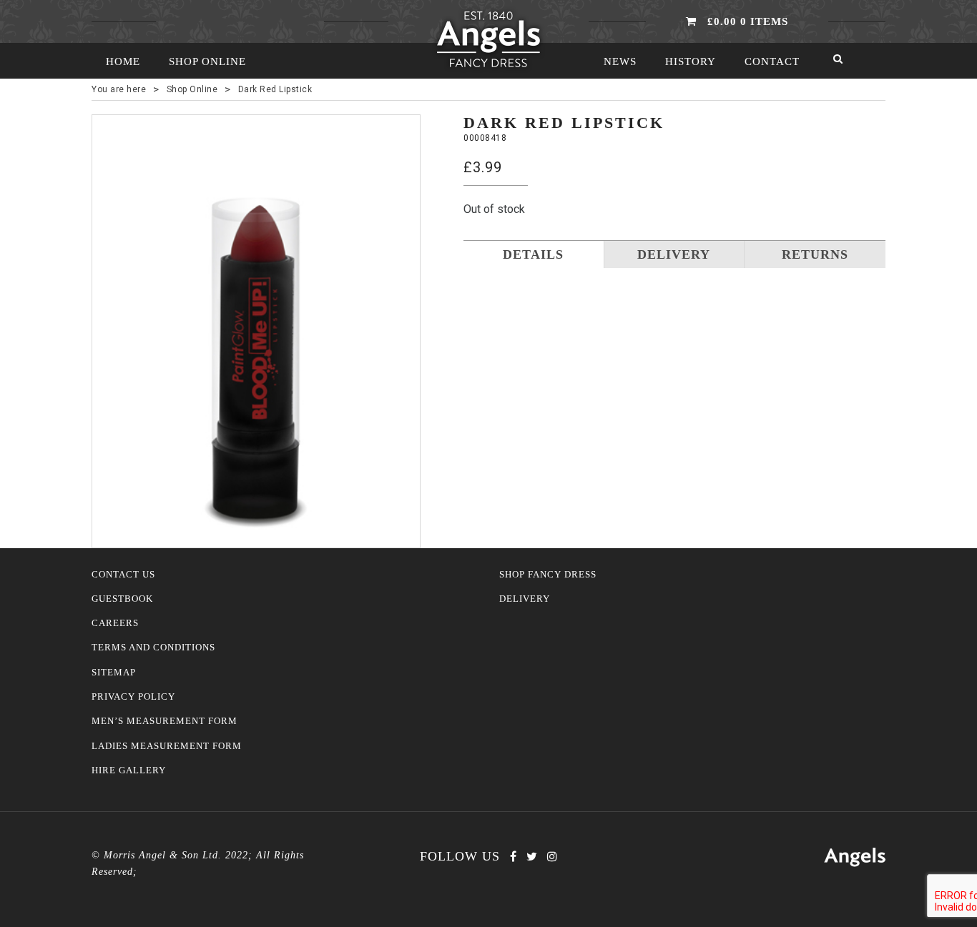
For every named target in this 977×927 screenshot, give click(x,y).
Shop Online (207, 61)
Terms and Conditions (153, 648)
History (690, 61)
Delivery (524, 599)
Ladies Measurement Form (167, 746)
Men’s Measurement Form (164, 721)
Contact (772, 61)
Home (123, 61)
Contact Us (123, 575)
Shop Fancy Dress (547, 575)
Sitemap (114, 673)
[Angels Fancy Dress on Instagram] (552, 857)
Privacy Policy (133, 697)
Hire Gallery (129, 770)
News (620, 61)
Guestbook (122, 599)
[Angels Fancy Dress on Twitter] (531, 857)
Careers (115, 623)
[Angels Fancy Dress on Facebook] (513, 857)
